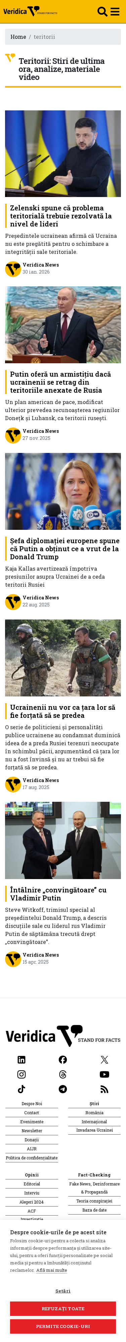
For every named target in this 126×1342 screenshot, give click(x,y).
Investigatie (31, 1219)
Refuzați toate (63, 1309)
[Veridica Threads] (63, 1073)
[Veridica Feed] (104, 1088)
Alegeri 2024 (31, 1202)
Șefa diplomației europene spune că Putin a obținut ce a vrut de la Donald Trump (65, 548)
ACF (32, 1211)
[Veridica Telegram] (63, 1088)
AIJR (32, 1148)
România (94, 1112)
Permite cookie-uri (63, 1326)
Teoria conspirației (94, 1201)
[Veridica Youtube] (104, 1073)
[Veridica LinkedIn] (21, 1058)
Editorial (32, 1183)
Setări (63, 1291)
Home (18, 36)
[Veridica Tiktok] (21, 1088)
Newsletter (32, 1130)
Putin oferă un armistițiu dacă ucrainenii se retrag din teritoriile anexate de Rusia (60, 382)
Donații (32, 1139)
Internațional (94, 1121)
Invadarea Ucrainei (94, 1130)
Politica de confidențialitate (31, 1157)
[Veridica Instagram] (21, 1073)
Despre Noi (32, 1103)
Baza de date (94, 1210)
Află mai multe (51, 1270)
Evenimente (31, 1121)
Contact (31, 1112)
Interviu (31, 1192)
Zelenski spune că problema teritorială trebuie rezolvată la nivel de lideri (61, 215)
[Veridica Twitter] (104, 1058)
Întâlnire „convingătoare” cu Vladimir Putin (58, 893)
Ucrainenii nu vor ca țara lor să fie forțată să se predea (62, 711)
